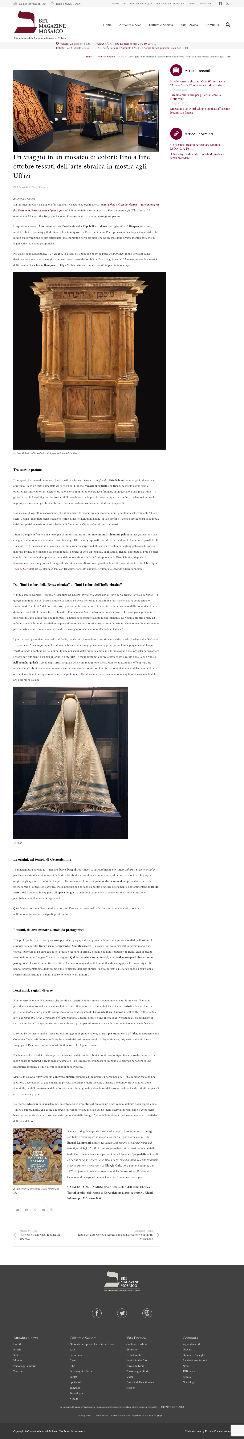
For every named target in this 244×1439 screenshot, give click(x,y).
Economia (76, 1355)
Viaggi (74, 1398)
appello (60, 563)
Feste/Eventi (133, 1355)
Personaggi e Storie (24, 1366)
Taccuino (18, 1371)
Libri (72, 1366)
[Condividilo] (26, 1210)
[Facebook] (220, 3)
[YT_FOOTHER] (147, 1313)
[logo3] (40, 24)
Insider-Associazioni (195, 1360)
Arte (45, 187)
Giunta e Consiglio (194, 1355)
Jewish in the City (137, 1360)
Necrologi (189, 1382)
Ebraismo (132, 1349)
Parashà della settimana (140, 1382)
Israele (17, 1349)
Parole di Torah (135, 1366)
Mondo (17, 1360)
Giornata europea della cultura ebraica (92, 1344)
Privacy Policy (85, 1415)
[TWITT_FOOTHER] (122, 1313)
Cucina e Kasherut (137, 1344)
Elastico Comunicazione (218, 1431)
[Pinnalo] (52, 1210)
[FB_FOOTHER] (97, 1313)
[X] (227, 3)
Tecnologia (76, 1393)
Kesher (130, 1387)
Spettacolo (76, 1382)
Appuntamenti (191, 1344)
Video (130, 1377)
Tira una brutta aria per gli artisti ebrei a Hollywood (195, 97)
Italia (16, 1355)
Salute (73, 1377)
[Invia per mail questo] (17, 1210)
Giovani (187, 1349)
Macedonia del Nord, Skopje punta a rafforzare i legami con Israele (200, 110)
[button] (228, 24)
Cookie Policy (101, 1415)
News (186, 1366)
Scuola (187, 1377)
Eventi (17, 1344)
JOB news (189, 1371)
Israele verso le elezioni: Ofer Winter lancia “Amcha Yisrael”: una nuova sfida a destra (197, 83)
